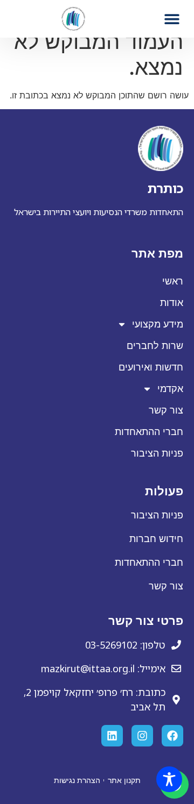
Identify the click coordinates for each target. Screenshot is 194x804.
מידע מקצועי (157, 324)
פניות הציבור (157, 453)
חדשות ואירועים (151, 367)
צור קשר (166, 410)
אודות (171, 302)
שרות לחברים (155, 345)
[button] (172, 18)
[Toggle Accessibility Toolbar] (169, 779)
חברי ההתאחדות (149, 431)
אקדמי (170, 388)
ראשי (172, 281)
